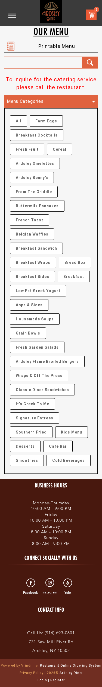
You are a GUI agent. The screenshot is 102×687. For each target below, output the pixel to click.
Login (42, 680)
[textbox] (43, 63)
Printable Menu (56, 46)
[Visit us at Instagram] (50, 586)
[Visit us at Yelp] (68, 586)
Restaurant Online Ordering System (51, 665)
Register (57, 680)
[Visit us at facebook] (31, 586)
